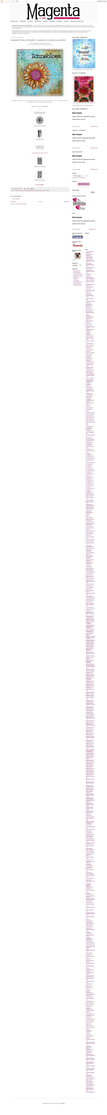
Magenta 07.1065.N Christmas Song (90, 641)
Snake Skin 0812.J (40, 139)
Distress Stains (89, 418)
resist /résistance (89, 910)
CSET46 (88, 406)
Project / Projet (89, 902)
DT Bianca (88, 430)
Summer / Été (89, 997)
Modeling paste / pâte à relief (89, 836)
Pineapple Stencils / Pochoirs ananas (90, 899)
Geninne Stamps (89, 552)
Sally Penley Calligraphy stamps (90, 929)
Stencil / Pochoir (46, 190)
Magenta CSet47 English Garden (89, 789)
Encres (87, 514)
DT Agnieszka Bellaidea (89, 429)
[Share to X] (30, 189)
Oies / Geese (89, 859)
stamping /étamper (90, 981)
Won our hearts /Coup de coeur (89, 1084)
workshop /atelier (89, 1092)
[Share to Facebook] (31, 189)
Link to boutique (40, 184)
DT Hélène (88, 465)
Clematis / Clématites (88, 384)
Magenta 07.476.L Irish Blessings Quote (90, 649)
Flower (87, 529)
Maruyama (88, 825)
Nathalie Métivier (77, 272)
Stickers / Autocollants (88, 992)
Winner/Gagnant (89, 1077)
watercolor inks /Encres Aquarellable (90, 1055)
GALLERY (45, 21)
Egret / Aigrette (89, 500)
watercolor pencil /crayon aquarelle (90, 1063)
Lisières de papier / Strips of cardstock (90, 604)
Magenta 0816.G (89, 720)
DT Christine (88, 442)
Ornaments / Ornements (88, 865)
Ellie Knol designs (90, 501)
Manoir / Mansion (89, 817)
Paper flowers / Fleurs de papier (89, 873)
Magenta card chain (90, 776)
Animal (87, 275)
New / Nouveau (89, 852)
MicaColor (88, 831)
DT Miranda (88, 481)
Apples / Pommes (90, 280)
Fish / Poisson (89, 526)
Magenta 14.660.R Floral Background (90, 737)
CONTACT (66, 21)
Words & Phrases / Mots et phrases (90, 1089)
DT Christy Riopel (90, 446)
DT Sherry (88, 490)
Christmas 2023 (89, 370)
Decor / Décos (89, 407)
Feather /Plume (89, 521)
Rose (87, 919)
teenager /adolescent (88, 1008)
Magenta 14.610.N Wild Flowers (90, 734)
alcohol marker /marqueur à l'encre (90, 271)
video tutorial (89, 1036)
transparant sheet (90, 1019)
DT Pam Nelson (89, 488)
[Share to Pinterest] (33, 189)
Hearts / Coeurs (89, 578)
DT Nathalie (88, 483)
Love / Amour (89, 607)
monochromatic (89, 838)
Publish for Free (94, 126)
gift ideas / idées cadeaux (89, 563)
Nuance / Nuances (90, 857)
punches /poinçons (90, 904)
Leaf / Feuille (89, 600)
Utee (87, 1028)
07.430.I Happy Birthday (89, 255)
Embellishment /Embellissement (89, 505)
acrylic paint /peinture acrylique (90, 264)
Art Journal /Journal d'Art (18, 190)
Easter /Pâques (89, 494)
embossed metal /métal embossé (89, 508)
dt (86, 424)
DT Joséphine (89, 473)
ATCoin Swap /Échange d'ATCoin (90, 295)
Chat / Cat (88, 354)
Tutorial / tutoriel (89, 1027)
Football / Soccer (89, 539)
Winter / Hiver (89, 1079)
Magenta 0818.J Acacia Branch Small (90, 724)
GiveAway (88, 566)
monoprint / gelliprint (90, 840)
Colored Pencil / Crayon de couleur (90, 390)
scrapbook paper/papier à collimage (89, 939)
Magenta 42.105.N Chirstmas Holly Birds (90, 757)
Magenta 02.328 (89, 629)
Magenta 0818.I (89, 722)
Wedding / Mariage (90, 1072)
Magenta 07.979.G (90, 689)
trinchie (87, 1024)
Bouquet (88, 332)
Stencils (87, 990)
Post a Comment (16, 198)
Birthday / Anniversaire (88, 316)
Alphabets (88, 274)
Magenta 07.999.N (90, 697)
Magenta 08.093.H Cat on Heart (90, 710)
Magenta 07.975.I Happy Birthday (90, 685)
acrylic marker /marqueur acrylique (90, 260)
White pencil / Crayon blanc (89, 1076)
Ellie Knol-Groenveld (77, 275)
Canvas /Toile (89, 343)
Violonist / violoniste (90, 1039)
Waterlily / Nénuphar (90, 1065)
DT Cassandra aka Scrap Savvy (90, 440)
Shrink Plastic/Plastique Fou (90, 950)
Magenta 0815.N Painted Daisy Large (90, 717)
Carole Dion (76, 280)
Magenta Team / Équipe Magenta (89, 798)
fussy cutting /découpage (88, 546)
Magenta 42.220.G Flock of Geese (90, 761)
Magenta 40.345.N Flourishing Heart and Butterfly (90, 750)
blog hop (88, 323)
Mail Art (87, 813)
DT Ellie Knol (89, 456)
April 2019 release (90, 281)
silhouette (88, 954)
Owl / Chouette (89, 869)
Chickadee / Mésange (88, 356)
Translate (83, 177)
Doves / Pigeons (89, 420)
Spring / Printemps (90, 978)
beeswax (88, 308)
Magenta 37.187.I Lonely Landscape (90, 746)
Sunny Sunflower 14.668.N (40, 125)
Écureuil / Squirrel (90, 497)
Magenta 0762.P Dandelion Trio (89, 701)
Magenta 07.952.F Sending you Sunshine (90, 678)
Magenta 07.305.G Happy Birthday (90, 643)
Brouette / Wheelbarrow (89, 334)
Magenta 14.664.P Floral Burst (90, 741)
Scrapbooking (89, 941)
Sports (87, 974)
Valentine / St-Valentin (89, 1031)
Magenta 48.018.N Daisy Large (90, 766)
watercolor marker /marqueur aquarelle (90, 1059)
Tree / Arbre (88, 1022)
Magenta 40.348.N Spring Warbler (90, 754)
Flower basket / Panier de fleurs (89, 533)
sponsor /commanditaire (89, 969)
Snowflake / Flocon (90, 963)
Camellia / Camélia (90, 340)
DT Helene (88, 464)
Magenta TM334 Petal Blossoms (89, 811)
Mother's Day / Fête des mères (90, 843)
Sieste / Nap (88, 953)
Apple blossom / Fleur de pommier (90, 278)
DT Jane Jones (89, 470)
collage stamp (89, 388)
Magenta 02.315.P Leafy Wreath (90, 617)
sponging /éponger (90, 966)
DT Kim (87, 475)
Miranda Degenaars (77, 281)
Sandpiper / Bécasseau (88, 933)
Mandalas (88, 815)
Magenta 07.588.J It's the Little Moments (90, 661)
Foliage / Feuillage (90, 536)
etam (87, 516)
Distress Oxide (89, 417)
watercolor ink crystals (89, 1052)
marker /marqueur (90, 818)
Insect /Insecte (89, 587)
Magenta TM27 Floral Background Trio (90, 804)
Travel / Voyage (89, 1020)
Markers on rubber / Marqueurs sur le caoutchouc (90, 822)
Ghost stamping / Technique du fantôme (89, 557)
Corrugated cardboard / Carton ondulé (90, 400)
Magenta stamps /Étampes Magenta (36, 190)
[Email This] (27, 189)
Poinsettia (88, 901)
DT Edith (88, 453)
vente (87, 1033)
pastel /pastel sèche (90, 875)
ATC (87, 288)
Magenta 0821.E (89, 727)
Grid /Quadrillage (89, 571)
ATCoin (87, 293)
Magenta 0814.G (89, 715)
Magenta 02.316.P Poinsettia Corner (90, 619)
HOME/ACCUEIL (14, 21)
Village (87, 1037)
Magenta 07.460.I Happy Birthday (90, 646)
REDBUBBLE (23, 21)
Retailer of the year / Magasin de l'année (90, 913)
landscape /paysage (90, 593)
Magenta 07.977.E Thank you (90, 687)
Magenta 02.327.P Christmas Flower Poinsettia (90, 626)
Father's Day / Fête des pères (90, 520)
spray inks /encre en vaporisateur (90, 976)
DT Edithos (88, 455)
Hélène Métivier (76, 271)
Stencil (87, 985)
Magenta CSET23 (90, 779)
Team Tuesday (89, 1004)
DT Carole (88, 437)
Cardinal (88, 351)
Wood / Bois (88, 1086)
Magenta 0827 (89, 729)
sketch (87, 958)
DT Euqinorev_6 (89, 458)
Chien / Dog (88, 358)
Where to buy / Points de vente (76, 21)
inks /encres (88, 585)
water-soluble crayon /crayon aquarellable (90, 1043)
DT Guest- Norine (90, 462)
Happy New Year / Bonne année (90, 576)
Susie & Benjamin (90, 998)
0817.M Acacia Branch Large (89, 258)
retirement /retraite (90, 916)
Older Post (66, 201)
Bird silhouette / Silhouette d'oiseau (90, 312)
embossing (88, 510)
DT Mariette (26, 190)
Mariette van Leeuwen (76, 278)
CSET (87, 404)
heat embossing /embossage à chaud (90, 581)
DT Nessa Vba (89, 485)
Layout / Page (89, 598)
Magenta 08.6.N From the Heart (89, 713)
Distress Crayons (89, 414)
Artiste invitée (89, 287)
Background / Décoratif (89, 304)
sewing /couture (89, 944)
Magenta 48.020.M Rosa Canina (90, 769)
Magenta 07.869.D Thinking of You (90, 675)
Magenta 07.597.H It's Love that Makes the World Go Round (90, 665)
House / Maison (89, 584)
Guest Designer (89, 572)
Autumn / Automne (90, 298)
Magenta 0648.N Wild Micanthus (89, 631)
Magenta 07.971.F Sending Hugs (90, 682)
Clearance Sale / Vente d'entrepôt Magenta (89, 381)
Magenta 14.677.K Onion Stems (90, 743)
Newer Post (13, 201)
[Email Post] (25, 188)
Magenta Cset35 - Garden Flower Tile (90, 782)
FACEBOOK (52, 21)
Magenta (88, 610)
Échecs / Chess (89, 495)
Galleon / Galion (89, 548)
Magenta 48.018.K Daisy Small (90, 763)
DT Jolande (88, 472)
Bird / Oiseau (89, 309)
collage (87, 386)
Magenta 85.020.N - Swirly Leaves (90, 774)
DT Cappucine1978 (90, 435)
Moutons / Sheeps (90, 845)
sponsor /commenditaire (89, 972)
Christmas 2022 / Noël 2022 (89, 368)
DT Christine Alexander (88, 444)
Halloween (88, 574)
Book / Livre (88, 325)
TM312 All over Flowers (40, 180)
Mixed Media (89, 834)
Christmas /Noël (89, 364)
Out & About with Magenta (89, 867)
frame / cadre (89, 541)
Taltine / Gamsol (89, 1003)
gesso (87, 554)
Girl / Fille (88, 565)
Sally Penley (88, 926)
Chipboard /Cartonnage (88, 361)
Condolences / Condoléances (89, 394)
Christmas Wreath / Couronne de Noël (90, 375)
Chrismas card (89, 363)
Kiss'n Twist (88, 588)
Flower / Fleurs (89, 531)
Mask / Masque (89, 829)
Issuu (79, 126)
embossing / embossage (88, 512)
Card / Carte (88, 345)
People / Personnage (88, 894)
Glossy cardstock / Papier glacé (90, 569)
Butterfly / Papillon (90, 338)
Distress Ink (88, 415)
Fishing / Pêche (89, 527)
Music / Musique (89, 851)
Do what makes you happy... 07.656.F (40, 153)
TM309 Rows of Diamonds (40, 166)
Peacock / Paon (89, 878)
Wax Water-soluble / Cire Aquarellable (90, 1069)
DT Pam (88, 486)
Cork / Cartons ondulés (89, 397)
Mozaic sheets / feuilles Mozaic (89, 849)
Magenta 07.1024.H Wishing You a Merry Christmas (90, 637)
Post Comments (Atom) (21, 203)
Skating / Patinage (90, 956)
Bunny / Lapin (89, 336)
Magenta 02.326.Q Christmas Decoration (90, 622)
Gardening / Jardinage (88, 550)
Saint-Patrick (88, 920)
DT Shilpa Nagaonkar (88, 492)
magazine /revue (89, 609)
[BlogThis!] (28, 189)
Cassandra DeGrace (77, 274)
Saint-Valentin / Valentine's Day (89, 923)
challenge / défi (89, 352)
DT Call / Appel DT (90, 432)
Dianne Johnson (77, 283)
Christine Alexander (77, 285)
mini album (88, 832)
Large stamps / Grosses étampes (90, 596)
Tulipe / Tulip (89, 1025)
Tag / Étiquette (89, 1001)
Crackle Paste (89, 402)
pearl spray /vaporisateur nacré (90, 880)
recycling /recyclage (90, 907)
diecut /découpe (89, 412)
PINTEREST (59, 21)
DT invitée (88, 467)
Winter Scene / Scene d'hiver (89, 1082)
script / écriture (89, 943)
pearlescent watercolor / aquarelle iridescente (88, 885)
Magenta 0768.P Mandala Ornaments (90, 704)
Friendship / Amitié (90, 542)
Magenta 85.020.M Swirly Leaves (90, 772)
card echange (89, 349)
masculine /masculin (90, 826)
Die (87, 410)
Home (40, 201)
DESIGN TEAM (38, 21)
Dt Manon (88, 478)
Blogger (63, 1103)
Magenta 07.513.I (90, 656)
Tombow (88, 1017)
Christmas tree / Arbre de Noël (89, 372)
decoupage (88, 409)
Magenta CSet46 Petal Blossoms (89, 786)
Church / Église (89, 378)
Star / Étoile (88, 984)
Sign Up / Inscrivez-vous (84, 184)
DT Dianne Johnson (90, 450)
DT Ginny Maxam (89, 459)
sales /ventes (89, 925)
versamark (88, 1034)
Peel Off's (88, 888)
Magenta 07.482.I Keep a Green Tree (90, 653)
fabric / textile (89, 517)
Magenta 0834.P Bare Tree (89, 731)
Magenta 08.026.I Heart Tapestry (90, 707)
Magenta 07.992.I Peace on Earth (90, 695)
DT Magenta (88, 426)
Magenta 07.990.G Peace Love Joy (90, 693)
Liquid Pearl (88, 602)
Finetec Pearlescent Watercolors (90, 524)
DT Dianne (88, 449)
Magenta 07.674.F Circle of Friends (90, 670)
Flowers (87, 535)
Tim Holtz (88, 1013)
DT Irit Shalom (89, 469)
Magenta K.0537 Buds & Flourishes (90, 613)
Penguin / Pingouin (90, 890)
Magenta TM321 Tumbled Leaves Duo (89, 808)
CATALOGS (30, 21)
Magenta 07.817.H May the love (90, 672)
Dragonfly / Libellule (90, 422)
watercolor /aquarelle (88, 1047)
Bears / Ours (88, 306)
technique (88, 1006)
